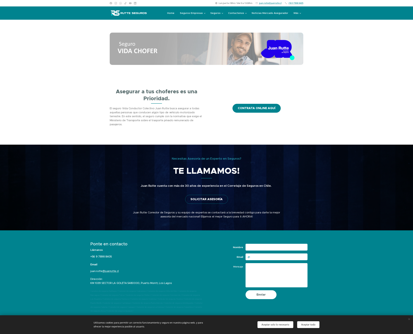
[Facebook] (111, 3)
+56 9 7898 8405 (295, 3)
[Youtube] (130, 3)
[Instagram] (116, 3)
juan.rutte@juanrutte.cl (270, 3)
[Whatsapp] (121, 3)
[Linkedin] (135, 3)
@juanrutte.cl (110, 271)
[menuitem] (170, 13)
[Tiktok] (125, 3)
